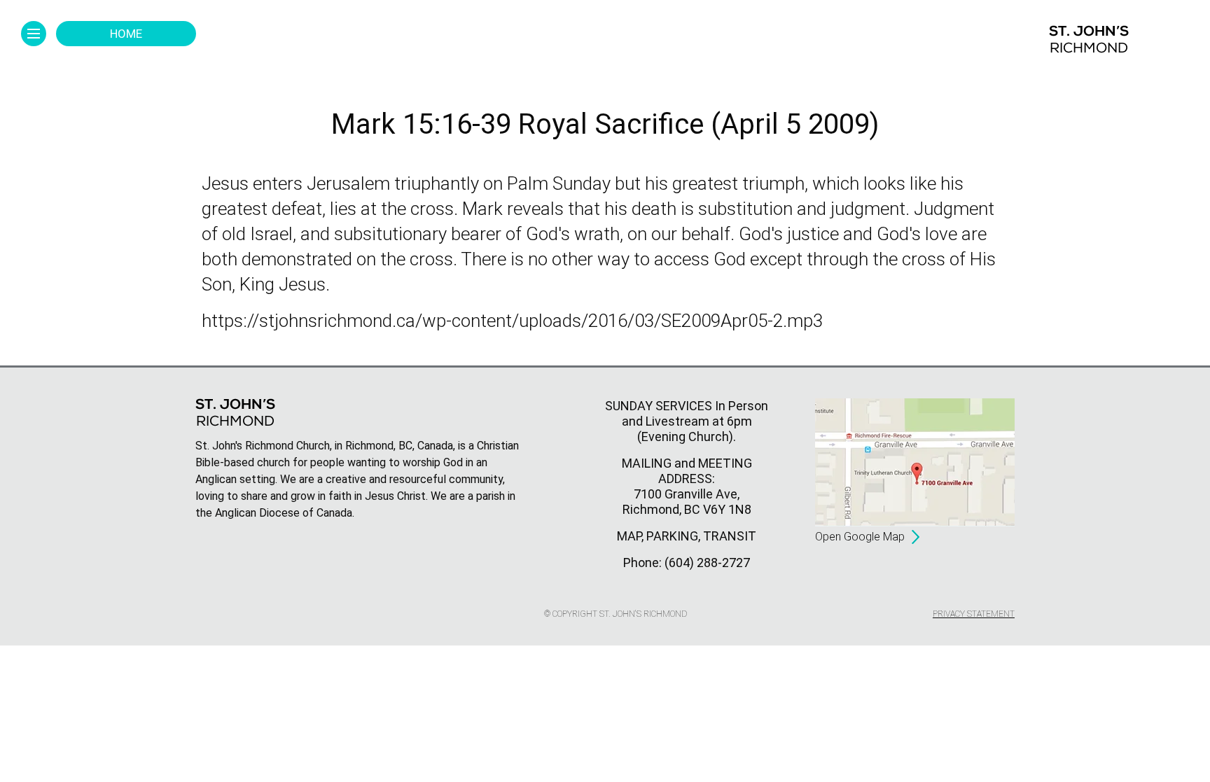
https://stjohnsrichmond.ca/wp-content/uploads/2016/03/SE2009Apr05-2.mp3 (512, 320)
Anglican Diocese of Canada (283, 512)
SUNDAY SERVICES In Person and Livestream (686, 413)
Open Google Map (860, 536)
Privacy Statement (974, 614)
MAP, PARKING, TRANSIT (686, 536)
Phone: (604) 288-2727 (686, 562)
